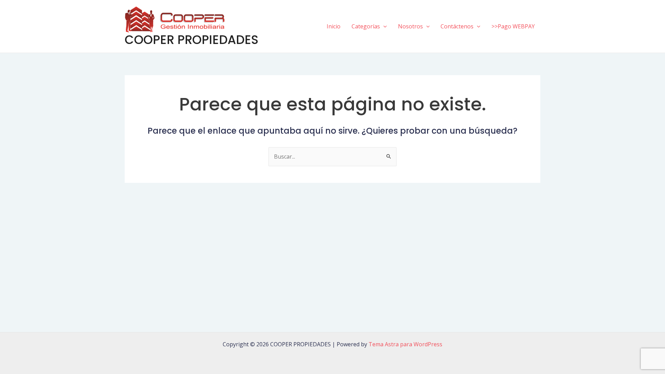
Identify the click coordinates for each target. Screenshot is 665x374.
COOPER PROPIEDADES (191, 39)
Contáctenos (457, 26)
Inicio (333, 26)
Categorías (366, 26)
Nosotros (410, 26)
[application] (383, 26)
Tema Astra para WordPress (405, 344)
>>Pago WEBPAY (513, 26)
